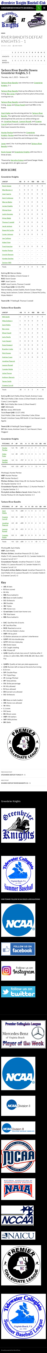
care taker (18, 46)
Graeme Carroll (7, 385)
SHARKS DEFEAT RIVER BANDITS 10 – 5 (15, 781)
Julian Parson (7, 373)
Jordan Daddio (7, 206)
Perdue (11, 135)
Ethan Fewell (20, 105)
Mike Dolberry (7, 321)
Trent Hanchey (7, 246)
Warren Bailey (7, 202)
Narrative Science (17, 160)
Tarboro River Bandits (9, 83)
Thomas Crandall (8, 222)
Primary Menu (44, 8)
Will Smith (6, 317)
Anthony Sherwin (8, 377)
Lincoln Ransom (7, 254)
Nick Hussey (6, 353)
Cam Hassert (6, 341)
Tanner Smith (6, 381)
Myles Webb (6, 218)
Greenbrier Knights (22, 152)
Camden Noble (7, 369)
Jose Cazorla (6, 194)
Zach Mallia (5, 113)
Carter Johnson (7, 234)
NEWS (3, 33)
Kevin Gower (6, 152)
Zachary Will (6, 262)
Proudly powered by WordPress (10, 1350)
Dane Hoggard (7, 345)
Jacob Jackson (7, 226)
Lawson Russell (25, 121)
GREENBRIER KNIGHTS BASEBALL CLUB (18, 8)
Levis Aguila (6, 337)
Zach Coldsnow (7, 198)
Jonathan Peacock (11, 121)
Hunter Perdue (7, 132)
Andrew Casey (7, 357)
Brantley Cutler (7, 349)
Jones (9, 105)
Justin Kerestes (7, 214)
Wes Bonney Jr (7, 190)
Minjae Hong (6, 210)
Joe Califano (6, 238)
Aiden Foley (6, 242)
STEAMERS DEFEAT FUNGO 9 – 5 (13, 773)
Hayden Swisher (8, 258)
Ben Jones (11, 94)
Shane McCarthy (8, 230)
